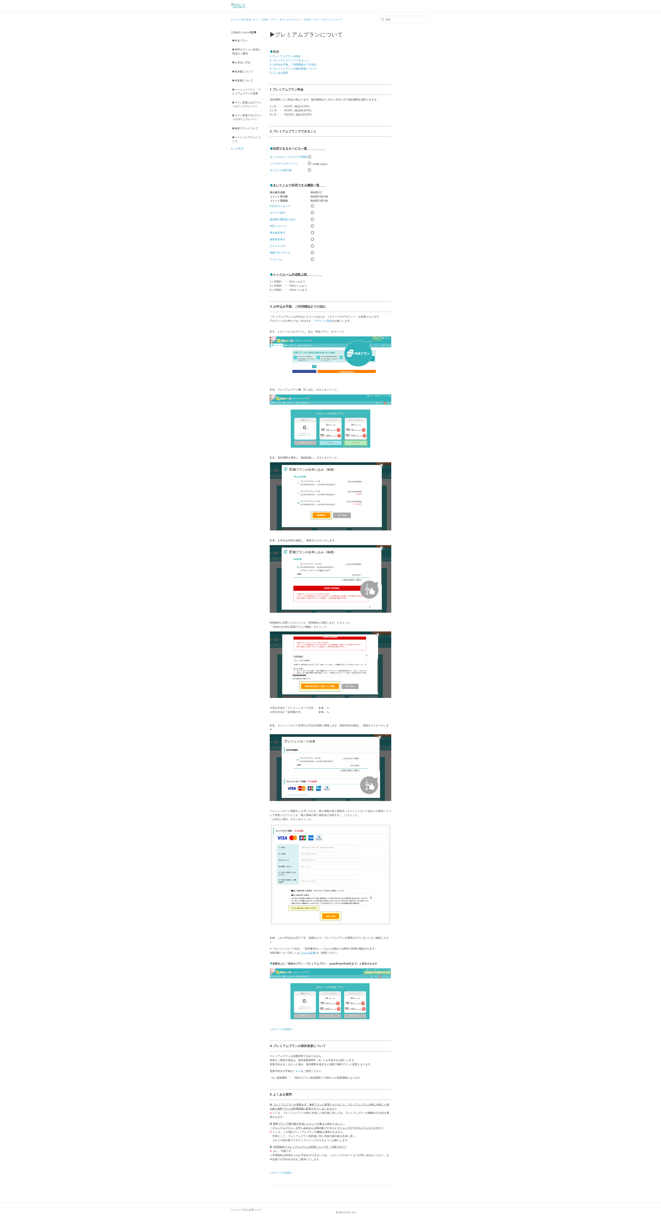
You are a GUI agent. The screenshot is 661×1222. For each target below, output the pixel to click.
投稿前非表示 (277, 239)
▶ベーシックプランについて (246, 139)
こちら (297, 1071)
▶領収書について (242, 80)
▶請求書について (242, 71)
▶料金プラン (240, 40)
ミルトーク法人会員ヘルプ (244, 19)
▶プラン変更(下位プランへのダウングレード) (246, 117)
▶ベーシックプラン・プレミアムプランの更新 (246, 91)
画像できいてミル (280, 252)
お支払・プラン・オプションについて (281, 19)
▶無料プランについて (245, 128)
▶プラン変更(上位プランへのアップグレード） (246, 104)
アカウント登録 (323, 320)
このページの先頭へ (281, 1029)
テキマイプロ (277, 246)
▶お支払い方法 (241, 62)
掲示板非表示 (277, 232)
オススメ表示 (277, 212)
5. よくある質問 (279, 72)
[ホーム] (238, 7)
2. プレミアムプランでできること (289, 60)
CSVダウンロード (280, 206)
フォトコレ (276, 259)
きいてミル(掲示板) (281, 170)
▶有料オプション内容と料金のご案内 (246, 51)
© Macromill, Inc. (346, 1212)
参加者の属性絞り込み (283, 219)
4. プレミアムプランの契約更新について (293, 68)
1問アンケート (278, 226)
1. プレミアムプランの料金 (285, 56)
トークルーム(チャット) (283, 163)
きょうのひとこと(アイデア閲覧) (289, 157)
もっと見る (237, 148)
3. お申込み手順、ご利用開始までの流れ (293, 64)
